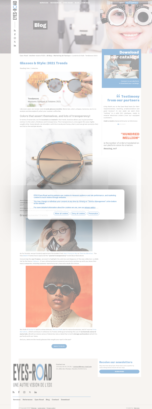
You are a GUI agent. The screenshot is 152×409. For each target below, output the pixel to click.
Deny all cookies (78, 214)
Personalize (93, 214)
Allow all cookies (61, 214)
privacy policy (90, 207)
